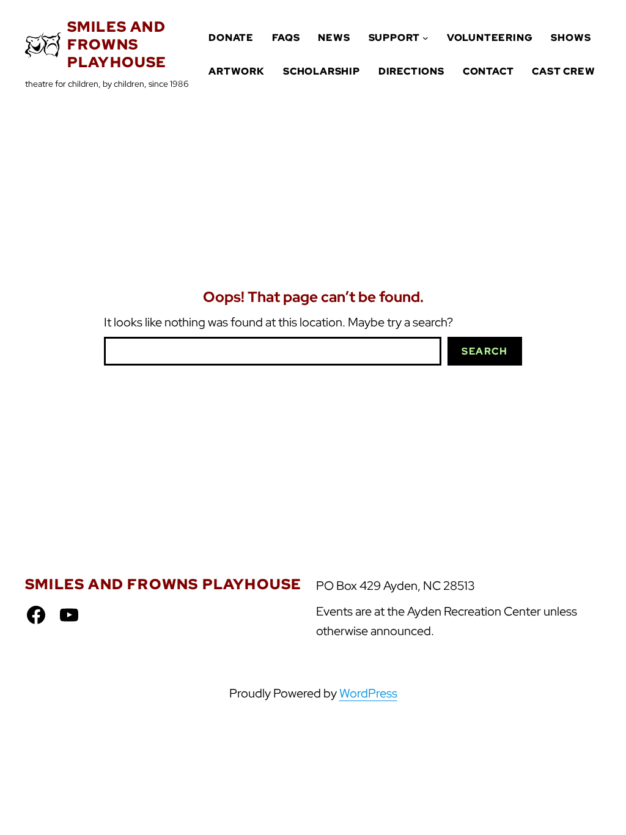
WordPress (368, 693)
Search (485, 351)
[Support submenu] (425, 38)
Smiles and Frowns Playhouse (117, 44)
